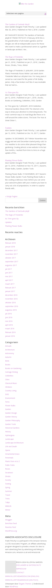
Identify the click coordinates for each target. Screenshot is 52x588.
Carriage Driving (11, 372)
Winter (25, 65)
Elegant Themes (25, 584)
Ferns (7, 402)
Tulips (7, 502)
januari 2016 (10, 336)
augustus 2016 (11, 310)
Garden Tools (28, 168)
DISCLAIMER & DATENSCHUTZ (28, 565)
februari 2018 (10, 243)
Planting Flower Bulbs (13, 160)
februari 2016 (10, 332)
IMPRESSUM (21, 569)
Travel (7, 495)
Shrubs (13, 65)
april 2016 (9, 325)
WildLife (8, 506)
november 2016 (11, 299)
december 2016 (11, 295)
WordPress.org (11, 531)
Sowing (8, 484)
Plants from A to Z (12, 461)
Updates (8, 128)
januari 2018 (10, 247)
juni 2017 (8, 273)
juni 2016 (8, 317)
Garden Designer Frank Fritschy (21, 27)
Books (40, 98)
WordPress (13, 586)
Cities (7, 379)
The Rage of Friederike (14, 57)
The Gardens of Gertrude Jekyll (17, 24)
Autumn (43, 166)
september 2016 (11, 306)
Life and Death (11, 446)
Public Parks (10, 465)
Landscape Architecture (14, 443)
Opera (7, 450)
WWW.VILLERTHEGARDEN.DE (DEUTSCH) (21, 580)
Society (8, 480)
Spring (7, 487)
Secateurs (9, 472)
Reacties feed (10, 527)
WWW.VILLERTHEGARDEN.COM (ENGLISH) (22, 576)
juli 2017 (8, 269)
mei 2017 (8, 276)
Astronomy (9, 353)
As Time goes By (12, 92)
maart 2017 (9, 284)
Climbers (8, 387)
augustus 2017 (11, 265)
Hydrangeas (10, 435)
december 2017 (11, 250)
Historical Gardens (12, 428)
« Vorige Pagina (11, 196)
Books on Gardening (13, 100)
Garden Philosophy (12, 420)
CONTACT (20, 572)
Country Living (10, 390)
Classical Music (11, 383)
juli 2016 (8, 314)
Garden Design (11, 413)
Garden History (11, 417)
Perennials (9, 458)
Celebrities (26, 100)
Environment (10, 398)
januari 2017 (10, 291)
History (8, 431)
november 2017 (11, 254)
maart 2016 (9, 328)
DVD (33, 100)
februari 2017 (10, 288)
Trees (19, 65)
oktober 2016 (10, 302)
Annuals (8, 346)
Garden (42, 30)
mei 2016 (8, 321)
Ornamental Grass (12, 454)
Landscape (9, 439)
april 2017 (9, 280)
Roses (7, 65)
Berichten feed (11, 523)
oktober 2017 (10, 258)
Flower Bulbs (10, 168)
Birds (7, 361)
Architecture (10, 350)
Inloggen (8, 520)
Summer (8, 491)
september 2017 (11, 261)
